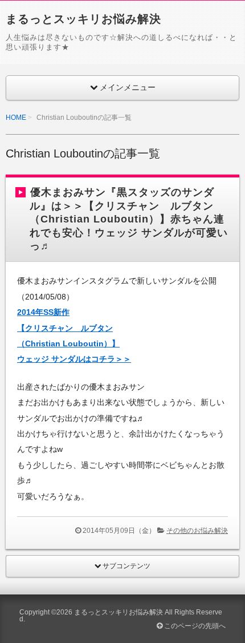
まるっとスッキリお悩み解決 (83, 19)
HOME (16, 118)
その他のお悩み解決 (197, 531)
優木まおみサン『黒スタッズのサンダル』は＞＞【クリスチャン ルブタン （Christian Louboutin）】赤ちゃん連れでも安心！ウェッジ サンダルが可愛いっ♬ (129, 219)
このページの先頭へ (194, 626)
